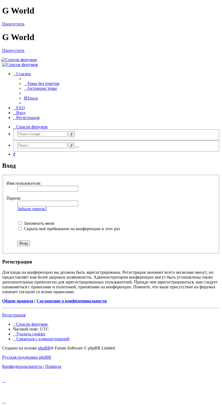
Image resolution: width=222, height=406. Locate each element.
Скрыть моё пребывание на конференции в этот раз (71, 228)
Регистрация (13, 315)
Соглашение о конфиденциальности (72, 301)
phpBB (44, 348)
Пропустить (13, 24)
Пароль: (13, 198)
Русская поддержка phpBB (26, 357)
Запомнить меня (38, 223)
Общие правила (17, 301)
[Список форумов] (111, 59)
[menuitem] (41, 83)
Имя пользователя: (23, 183)
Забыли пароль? (32, 208)
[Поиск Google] (71, 134)
